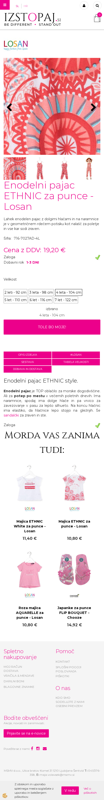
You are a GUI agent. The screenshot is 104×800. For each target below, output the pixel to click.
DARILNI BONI (14, 681)
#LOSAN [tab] (76, 354)
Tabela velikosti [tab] (76, 362)
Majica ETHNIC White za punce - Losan (30, 526)
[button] (94, 108)
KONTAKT (63, 661)
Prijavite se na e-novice (26, 733)
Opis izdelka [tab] (27, 354)
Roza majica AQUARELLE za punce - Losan (30, 613)
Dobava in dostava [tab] (27, 369)
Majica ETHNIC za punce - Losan (74, 523)
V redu (70, 790)
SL (17, 6)
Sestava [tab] (27, 362)
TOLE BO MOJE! (52, 327)
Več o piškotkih (90, 790)
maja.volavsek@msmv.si (57, 774)
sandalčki (11, 415)
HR (26, 6)
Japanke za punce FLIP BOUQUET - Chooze (74, 613)
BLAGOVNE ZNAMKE (19, 687)
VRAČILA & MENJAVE (19, 675)
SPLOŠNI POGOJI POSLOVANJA (68, 669)
